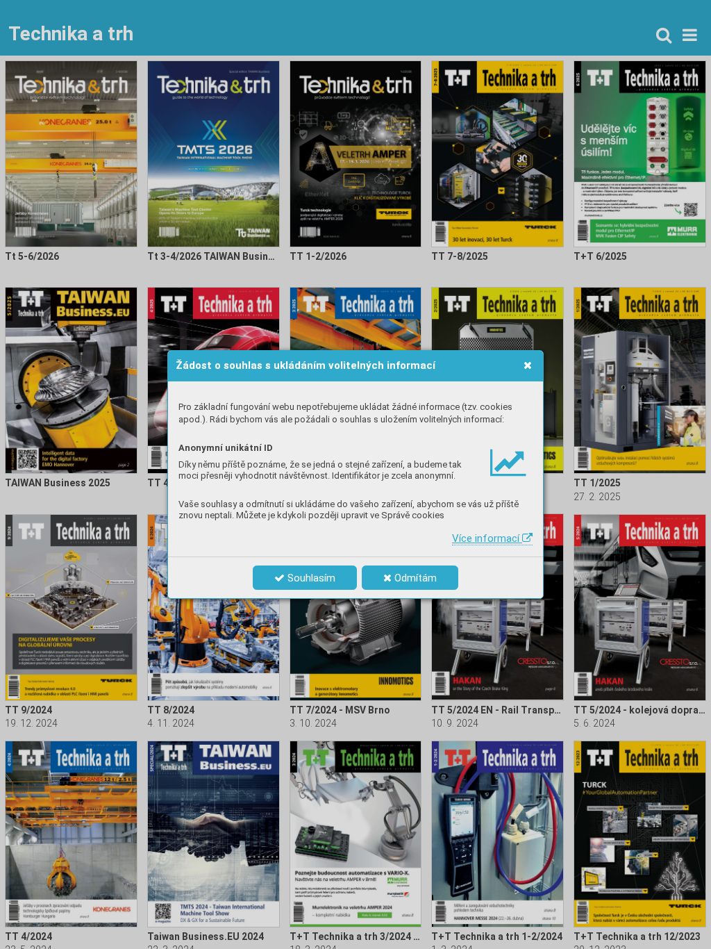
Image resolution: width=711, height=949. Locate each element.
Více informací (487, 538)
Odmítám (414, 578)
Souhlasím (310, 578)
